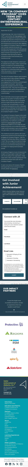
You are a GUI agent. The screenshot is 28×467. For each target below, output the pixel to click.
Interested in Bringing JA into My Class (14, 255)
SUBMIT (14, 275)
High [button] (6, 440)
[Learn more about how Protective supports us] (14, 325)
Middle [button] (7, 438)
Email (5, 229)
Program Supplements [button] (11, 407)
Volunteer (17, 201)
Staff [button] (6, 424)
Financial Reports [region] (10, 416)
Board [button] (6, 425)
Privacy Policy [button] (19, 459)
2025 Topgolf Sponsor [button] (11, 418)
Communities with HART (14, 122)
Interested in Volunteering (13, 260)
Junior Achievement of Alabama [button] (14, 444)
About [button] (7, 420)
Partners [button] (7, 411)
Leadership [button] (8, 422)
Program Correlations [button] (11, 409)
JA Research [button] (8, 429)
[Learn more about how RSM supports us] (14, 342)
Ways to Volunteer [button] (10, 403)
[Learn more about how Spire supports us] (14, 360)
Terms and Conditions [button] (9, 459)
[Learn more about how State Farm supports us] (14, 368)
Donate (7, 201)
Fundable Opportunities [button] (12, 413)
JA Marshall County (10, 445)
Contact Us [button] (7, 392)
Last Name (7, 243)
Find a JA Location (10, 454)
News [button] (6, 432)
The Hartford (18, 36)
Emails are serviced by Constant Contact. (13, 271)
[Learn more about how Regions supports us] (14, 334)
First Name (7, 236)
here (21, 109)
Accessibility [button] (7, 461)
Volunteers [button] (8, 402)
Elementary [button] (8, 436)
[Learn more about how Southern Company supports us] (14, 351)
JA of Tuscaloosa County (12, 452)
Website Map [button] (14, 461)
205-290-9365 (8, 394)
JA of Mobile (8, 449)
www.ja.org (15, 168)
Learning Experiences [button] (12, 435)
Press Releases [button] (9, 431)
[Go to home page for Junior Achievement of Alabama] (10, 4)
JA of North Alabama (11, 451)
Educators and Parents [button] (12, 405)
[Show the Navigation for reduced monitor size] (25, 4)
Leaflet (12, 283)
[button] (6, 464)
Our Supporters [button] (9, 414)
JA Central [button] (21, 461)
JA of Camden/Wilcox (11, 447)
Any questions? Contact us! (10, 208)
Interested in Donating (12, 258)
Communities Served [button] (11, 427)
